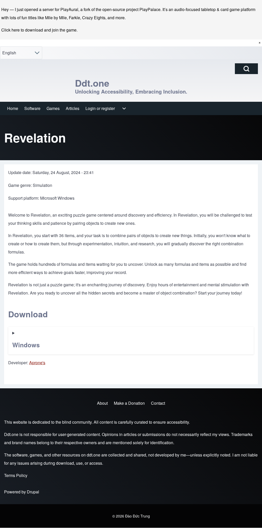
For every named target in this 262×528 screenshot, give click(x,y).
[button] (131, 340)
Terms (9, 475)
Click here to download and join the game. (39, 30)
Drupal (33, 492)
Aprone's (37, 362)
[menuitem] (12, 108)
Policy (21, 475)
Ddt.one (92, 82)
